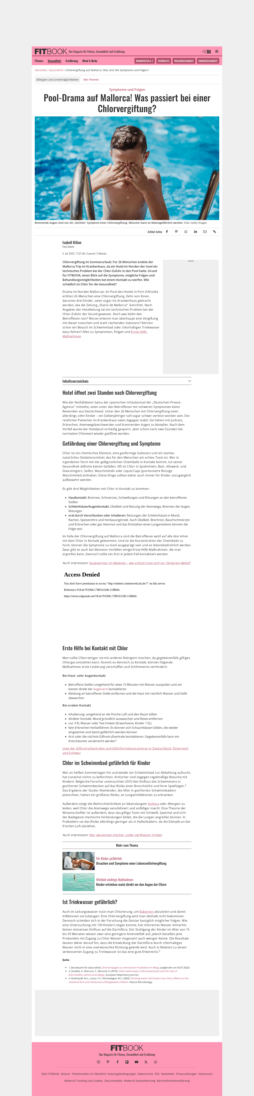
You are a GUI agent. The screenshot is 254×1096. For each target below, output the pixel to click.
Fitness (39, 60)
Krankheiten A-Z (144, 61)
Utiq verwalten (113, 1080)
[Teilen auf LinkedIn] (195, 231)
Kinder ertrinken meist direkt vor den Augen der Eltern (131, 884)
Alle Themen (91, 79)
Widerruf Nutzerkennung (139, 1080)
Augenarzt (100, 689)
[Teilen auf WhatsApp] (186, 231)
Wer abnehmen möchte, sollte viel (114, 835)
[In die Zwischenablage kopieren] (214, 231)
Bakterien (146, 912)
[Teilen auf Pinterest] (176, 231)
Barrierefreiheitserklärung (173, 1080)
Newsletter (168, 1074)
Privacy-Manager (186, 1074)
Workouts (163, 61)
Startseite (41, 70)
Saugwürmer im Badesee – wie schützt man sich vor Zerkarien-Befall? (139, 563)
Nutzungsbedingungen (121, 1074)
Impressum (205, 1074)
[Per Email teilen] (205, 231)
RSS (157, 1074)
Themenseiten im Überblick (89, 1074)
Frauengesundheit (184, 61)
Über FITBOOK (50, 1074)
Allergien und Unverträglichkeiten (57, 79)
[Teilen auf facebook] (167, 231)
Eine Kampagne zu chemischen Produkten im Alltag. (130, 967)
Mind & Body (89, 60)
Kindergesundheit (208, 61)
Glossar (65, 1074)
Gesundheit (54, 60)
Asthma (153, 804)
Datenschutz (145, 1074)
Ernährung (72, 60)
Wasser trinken (151, 835)
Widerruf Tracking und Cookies (83, 1080)
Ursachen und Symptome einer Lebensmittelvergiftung (131, 863)
